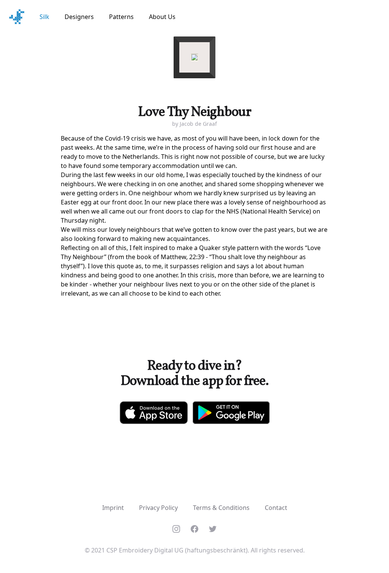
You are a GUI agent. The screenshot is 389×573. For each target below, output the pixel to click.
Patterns (121, 17)
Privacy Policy (158, 507)
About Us (162, 17)
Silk (44, 17)
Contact (276, 507)
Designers (79, 17)
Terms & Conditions (221, 507)
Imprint (113, 507)
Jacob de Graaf (198, 123)
